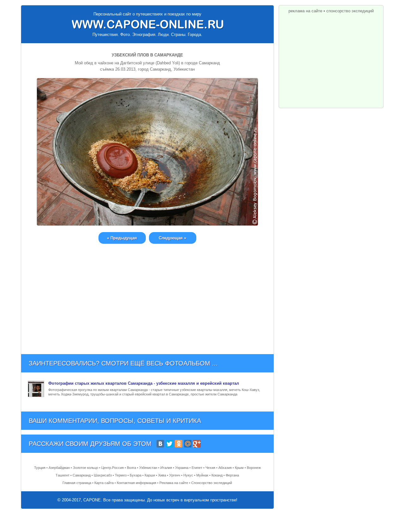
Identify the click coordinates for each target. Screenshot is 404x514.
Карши (150, 475)
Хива (162, 475)
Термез (121, 475)
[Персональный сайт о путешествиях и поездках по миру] (147, 24)
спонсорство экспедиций (350, 11)
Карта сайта (104, 483)
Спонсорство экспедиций (211, 483)
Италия (166, 468)
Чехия (210, 468)
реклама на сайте (305, 11)
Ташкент (62, 475)
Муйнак (202, 475)
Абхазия (225, 468)
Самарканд (82, 475)
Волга (131, 468)
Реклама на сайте (173, 483)
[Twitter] (169, 443)
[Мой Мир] (188, 443)
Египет (197, 468)
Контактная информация (136, 483)
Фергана (232, 475)
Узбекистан (148, 468)
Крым (239, 468)
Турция (39, 468)
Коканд (217, 475)
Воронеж (254, 468)
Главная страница (76, 483)
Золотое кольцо (85, 468)
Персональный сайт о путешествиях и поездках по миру (147, 14)
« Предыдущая (122, 238)
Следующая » (172, 238)
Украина (181, 468)
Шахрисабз (103, 475)
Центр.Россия (112, 468)
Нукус (188, 475)
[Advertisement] (147, 294)
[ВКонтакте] (160, 443)
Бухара (135, 475)
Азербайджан (59, 468)
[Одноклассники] (178, 443)
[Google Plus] (197, 443)
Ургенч (174, 475)
